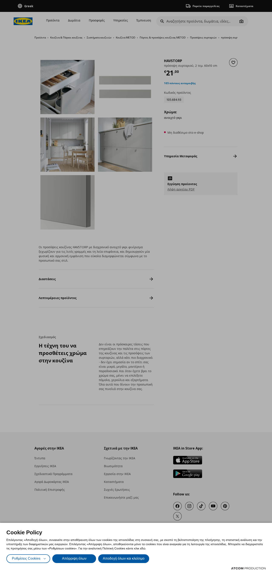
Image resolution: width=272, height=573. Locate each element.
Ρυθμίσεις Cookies (26, 558)
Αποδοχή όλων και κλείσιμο (123, 558)
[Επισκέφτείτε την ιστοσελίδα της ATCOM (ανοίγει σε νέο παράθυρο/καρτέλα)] (248, 568)
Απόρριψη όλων (74, 558)
